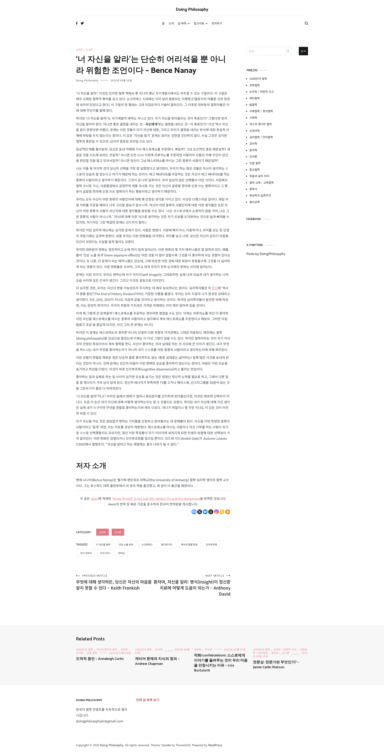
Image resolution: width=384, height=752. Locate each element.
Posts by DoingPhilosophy (265, 253)
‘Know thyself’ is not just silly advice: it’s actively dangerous (156, 498)
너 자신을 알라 (103, 544)
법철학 (253, 105)
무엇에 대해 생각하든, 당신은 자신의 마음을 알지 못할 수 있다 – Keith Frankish (114, 582)
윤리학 (253, 150)
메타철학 (254, 98)
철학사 (253, 189)
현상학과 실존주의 (260, 195)
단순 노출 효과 (126, 544)
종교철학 (254, 169)
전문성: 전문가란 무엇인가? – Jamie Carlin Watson (276, 664)
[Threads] (210, 511)
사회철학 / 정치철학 (261, 111)
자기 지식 (105, 553)
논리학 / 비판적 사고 (261, 92)
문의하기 (217, 23)
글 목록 (182, 23)
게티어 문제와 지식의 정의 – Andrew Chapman (157, 661)
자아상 (121, 553)
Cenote (166, 745)
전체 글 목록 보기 (147, 699)
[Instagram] (216, 511)
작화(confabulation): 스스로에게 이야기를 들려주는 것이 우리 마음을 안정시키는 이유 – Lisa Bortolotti (221, 663)
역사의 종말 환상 (189, 544)
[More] (227, 511)
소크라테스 (147, 544)
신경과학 (254, 131)
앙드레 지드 (167, 544)
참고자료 (199, 23)
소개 (171, 23)
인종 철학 (255, 163)
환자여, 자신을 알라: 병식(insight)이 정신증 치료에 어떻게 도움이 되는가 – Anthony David (192, 585)
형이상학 (254, 202)
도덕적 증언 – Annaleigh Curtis (100, 659)
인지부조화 (211, 544)
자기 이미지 (86, 553)
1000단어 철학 (258, 79)
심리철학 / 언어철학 (261, 137)
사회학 (253, 118)
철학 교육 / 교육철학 (261, 182)
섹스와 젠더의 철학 (260, 124)
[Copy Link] (222, 511)
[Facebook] (194, 511)
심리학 (79, 49)
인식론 (89, 49)
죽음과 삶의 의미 (259, 176)
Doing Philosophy (192, 9)
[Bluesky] (205, 511)
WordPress (215, 745)
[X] (199, 511)
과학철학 (254, 85)
